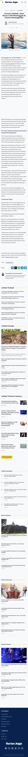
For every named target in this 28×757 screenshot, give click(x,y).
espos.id (3, 733)
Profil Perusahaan (5, 721)
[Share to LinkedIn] (22, 268)
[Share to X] (15, 268)
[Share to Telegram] (25, 268)
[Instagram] (12, 748)
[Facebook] (6, 748)
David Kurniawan (12, 22)
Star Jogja (3, 738)
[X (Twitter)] (9, 748)
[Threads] (19, 748)
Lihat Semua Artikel (6, 457)
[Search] (22, 2)
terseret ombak (9, 63)
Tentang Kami (4, 714)
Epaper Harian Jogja (12, 257)
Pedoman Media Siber (6, 716)
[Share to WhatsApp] (19, 268)
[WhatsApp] (22, 748)
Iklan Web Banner (5, 724)
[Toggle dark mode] (25, 2)
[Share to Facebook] (12, 268)
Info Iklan (3, 726)
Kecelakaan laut (9, 262)
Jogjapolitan (12, 10)
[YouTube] (15, 748)
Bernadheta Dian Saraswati (13, 273)
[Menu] (2, 2)
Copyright (3, 719)
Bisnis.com (3, 736)
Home (6, 10)
